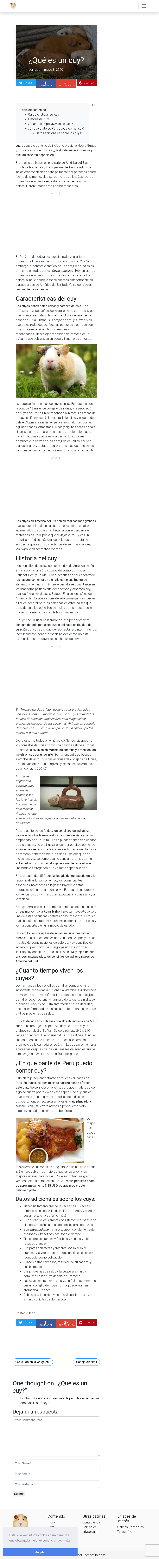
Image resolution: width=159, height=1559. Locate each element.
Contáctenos (91, 1522)
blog (32, 1313)
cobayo (26, 145)
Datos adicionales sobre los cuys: (59, 133)
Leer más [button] (63, 1540)
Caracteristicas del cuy (43, 114)
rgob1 (38, 69)
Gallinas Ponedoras (130, 1527)
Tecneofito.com (94, 1555)
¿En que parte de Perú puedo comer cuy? (56, 128)
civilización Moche (45, 750)
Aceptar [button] (40, 1552)
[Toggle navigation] (143, 6)
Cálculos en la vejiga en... (33, 1362)
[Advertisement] (56, 224)
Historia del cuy (38, 119)
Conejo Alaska (85, 1362)
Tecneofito (124, 1532)
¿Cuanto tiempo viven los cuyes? (50, 124)
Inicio (51, 1522)
